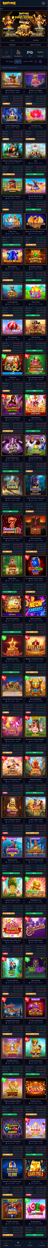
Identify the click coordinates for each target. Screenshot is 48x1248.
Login (12, 40)
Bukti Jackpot (35, 45)
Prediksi (12, 45)
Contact (42, 1245)
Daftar (36, 40)
